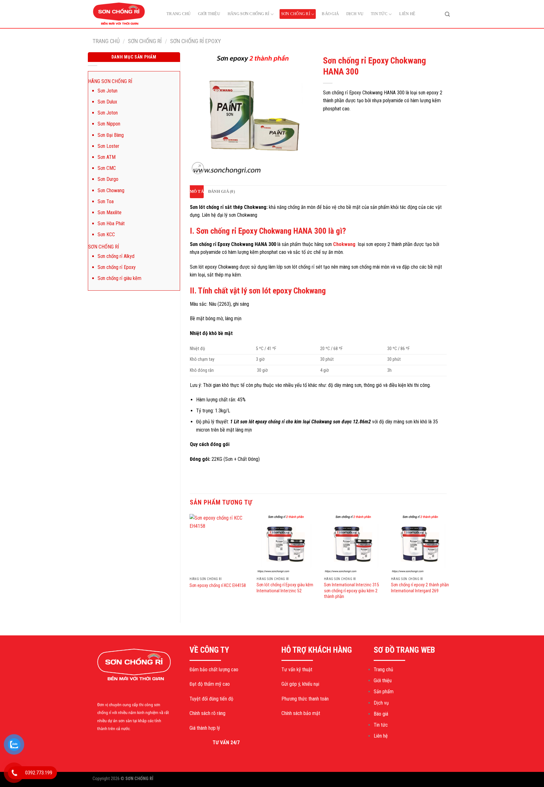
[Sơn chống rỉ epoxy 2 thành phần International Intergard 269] (421, 544)
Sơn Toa (106, 201)
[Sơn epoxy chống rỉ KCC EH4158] (219, 544)
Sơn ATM (107, 157)
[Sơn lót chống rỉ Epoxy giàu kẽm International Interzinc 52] (286, 544)
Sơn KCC (106, 234)
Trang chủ (178, 13)
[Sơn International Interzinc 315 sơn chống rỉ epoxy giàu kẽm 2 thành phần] (354, 544)
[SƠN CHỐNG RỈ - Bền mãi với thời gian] (124, 14)
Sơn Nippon (109, 124)
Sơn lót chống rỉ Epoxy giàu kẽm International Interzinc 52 (285, 588)
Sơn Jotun (107, 91)
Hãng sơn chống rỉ (248, 13)
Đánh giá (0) (221, 191)
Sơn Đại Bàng (111, 135)
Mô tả (197, 191)
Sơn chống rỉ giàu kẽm (119, 278)
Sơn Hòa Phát (111, 223)
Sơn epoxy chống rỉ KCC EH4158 (218, 585)
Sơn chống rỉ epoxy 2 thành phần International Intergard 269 (420, 588)
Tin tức (379, 13)
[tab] (197, 191)
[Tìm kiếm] (447, 14)
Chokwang (344, 244)
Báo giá (330, 13)
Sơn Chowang (111, 190)
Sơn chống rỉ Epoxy (195, 41)
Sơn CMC (107, 168)
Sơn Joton (108, 113)
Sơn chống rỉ (295, 13)
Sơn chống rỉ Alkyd (116, 256)
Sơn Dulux (107, 102)
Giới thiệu (209, 13)
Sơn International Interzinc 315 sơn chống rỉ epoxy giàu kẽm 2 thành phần (351, 590)
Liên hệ (407, 13)
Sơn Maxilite (110, 212)
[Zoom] (198, 168)
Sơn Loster (108, 146)
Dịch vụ (354, 13)
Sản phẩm (384, 692)
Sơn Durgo (108, 179)
